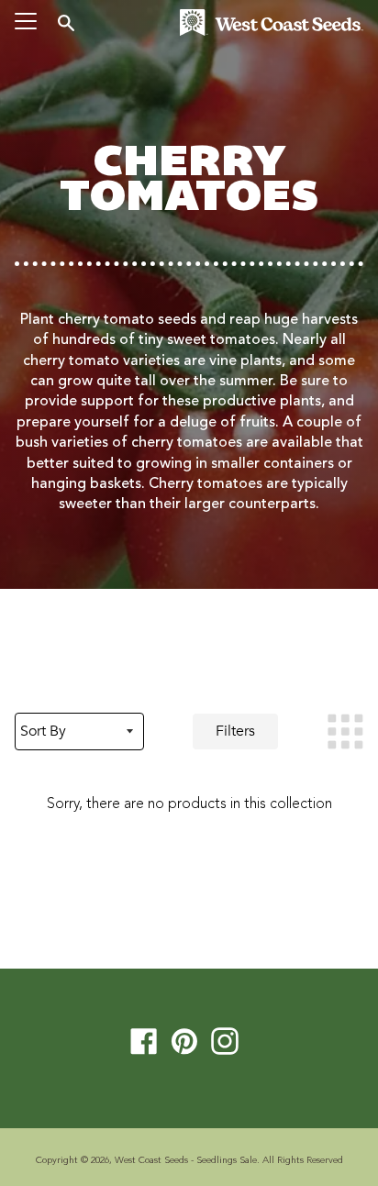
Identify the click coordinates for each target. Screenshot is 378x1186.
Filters (235, 731)
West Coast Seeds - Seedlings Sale (186, 1161)
